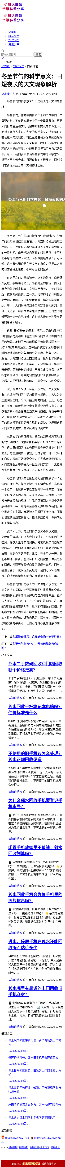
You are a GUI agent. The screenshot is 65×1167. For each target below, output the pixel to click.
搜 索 (38, 54)
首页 (14, 31)
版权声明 (34, 1147)
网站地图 (13, 1147)
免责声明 (44, 1147)
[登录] (2, 58)
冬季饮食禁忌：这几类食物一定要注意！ (37, 636)
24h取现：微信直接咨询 (34, 1163)
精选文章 (13, 36)
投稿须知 (23, 1147)
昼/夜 (9, 62)
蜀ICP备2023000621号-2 (17, 1138)
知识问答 (13, 40)
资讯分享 (13, 44)
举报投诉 (55, 1147)
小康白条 (9, 93)
